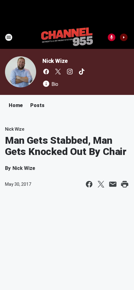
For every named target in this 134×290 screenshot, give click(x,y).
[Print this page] (124, 184)
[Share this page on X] (101, 184)
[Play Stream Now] (123, 37)
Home (16, 105)
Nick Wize (55, 61)
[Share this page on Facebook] (89, 184)
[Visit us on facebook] (46, 71)
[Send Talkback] (111, 37)
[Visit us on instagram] (70, 71)
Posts (37, 105)
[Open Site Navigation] (8, 37)
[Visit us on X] (58, 71)
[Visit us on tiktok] (81, 71)
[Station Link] (67, 37)
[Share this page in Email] (112, 184)
